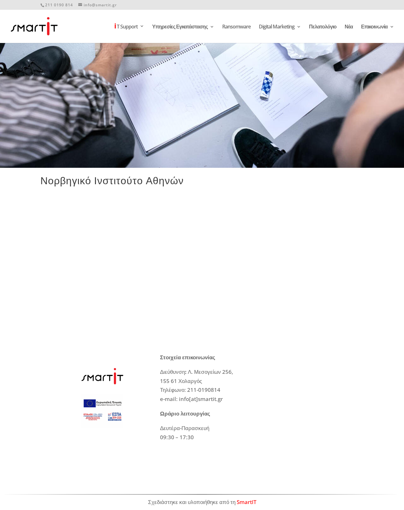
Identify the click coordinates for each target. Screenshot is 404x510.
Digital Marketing (276, 27)
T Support (126, 27)
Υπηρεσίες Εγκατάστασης (180, 27)
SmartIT (246, 502)
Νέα (349, 27)
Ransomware (236, 27)
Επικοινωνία (374, 27)
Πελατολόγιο (322, 27)
